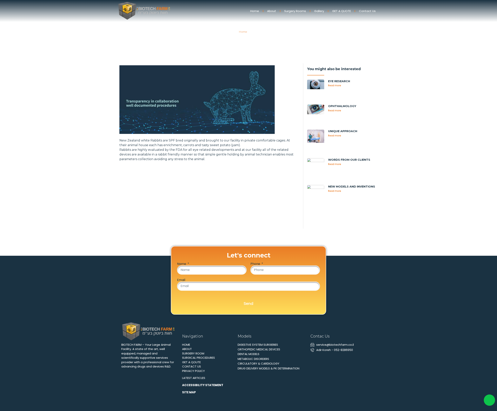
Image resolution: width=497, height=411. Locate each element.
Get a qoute (191, 362)
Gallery (319, 11)
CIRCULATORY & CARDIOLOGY (258, 363)
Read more (334, 85)
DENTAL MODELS (248, 354)
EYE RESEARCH (339, 81)
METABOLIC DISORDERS (253, 359)
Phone (255, 263)
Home (254, 11)
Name (182, 263)
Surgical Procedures (198, 358)
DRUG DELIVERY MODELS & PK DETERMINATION (268, 368)
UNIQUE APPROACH (342, 131)
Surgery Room (193, 353)
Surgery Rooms (295, 11)
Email (181, 280)
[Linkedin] (312, 358)
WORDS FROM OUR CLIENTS (349, 159)
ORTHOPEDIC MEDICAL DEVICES (259, 349)
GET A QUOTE (341, 11)
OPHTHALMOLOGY (342, 106)
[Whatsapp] (319, 358)
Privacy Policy (193, 371)
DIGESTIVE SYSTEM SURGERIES (258, 345)
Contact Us (367, 11)
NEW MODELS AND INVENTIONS (351, 186)
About (271, 11)
